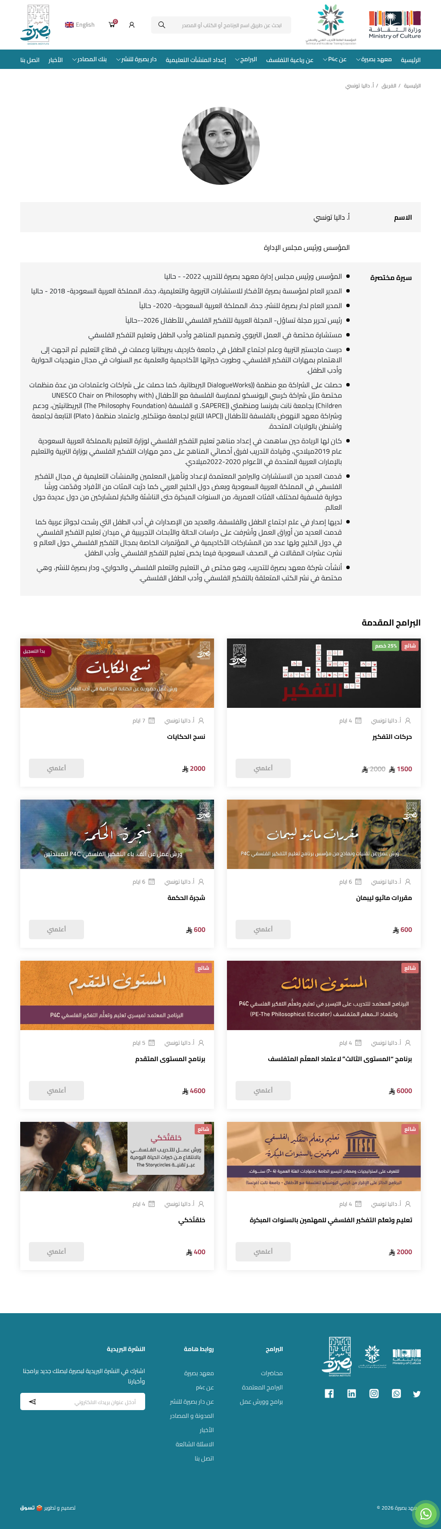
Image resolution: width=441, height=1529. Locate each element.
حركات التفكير (392, 737)
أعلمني (263, 768)
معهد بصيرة (376, 59)
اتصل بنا (30, 59)
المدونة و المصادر (192, 1415)
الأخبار (56, 59)
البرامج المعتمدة (262, 1387)
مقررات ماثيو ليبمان (384, 898)
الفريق (389, 85)
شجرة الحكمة (186, 898)
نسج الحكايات (186, 737)
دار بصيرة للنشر (139, 59)
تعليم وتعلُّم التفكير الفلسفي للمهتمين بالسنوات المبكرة (331, 1220)
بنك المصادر (92, 59)
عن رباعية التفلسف (290, 59)
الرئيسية (411, 59)
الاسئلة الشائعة (195, 1444)
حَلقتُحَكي (191, 1220)
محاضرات (272, 1373)
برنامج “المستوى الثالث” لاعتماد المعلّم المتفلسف (340, 1059)
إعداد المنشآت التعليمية (196, 59)
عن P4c (337, 59)
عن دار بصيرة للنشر (192, 1401)
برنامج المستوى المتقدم (170, 1059)
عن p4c (205, 1387)
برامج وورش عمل (261, 1401)
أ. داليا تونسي (386, 720)
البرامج (248, 59)
